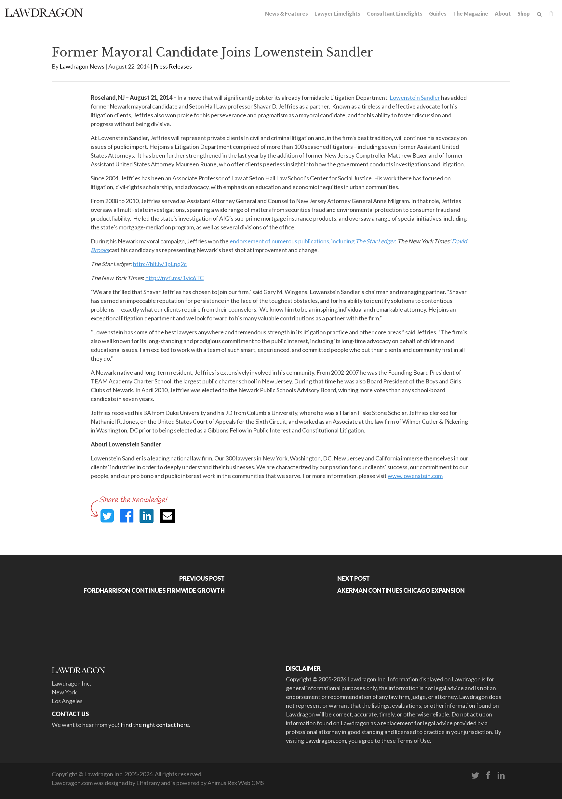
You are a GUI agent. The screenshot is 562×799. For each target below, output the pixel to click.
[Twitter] (475, 775)
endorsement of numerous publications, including (312, 241)
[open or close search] (539, 14)
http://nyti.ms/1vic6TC (174, 277)
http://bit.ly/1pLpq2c (160, 263)
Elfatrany (148, 782)
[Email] (167, 516)
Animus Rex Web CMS (235, 782)
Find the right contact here (155, 724)
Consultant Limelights (394, 13)
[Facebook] (488, 775)
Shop (523, 13)
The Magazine (470, 13)
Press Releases (173, 66)
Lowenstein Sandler (415, 97)
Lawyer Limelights (337, 13)
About (503, 13)
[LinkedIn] (501, 775)
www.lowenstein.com (415, 475)
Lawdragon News (82, 66)
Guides (438, 13)
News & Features (286, 13)
